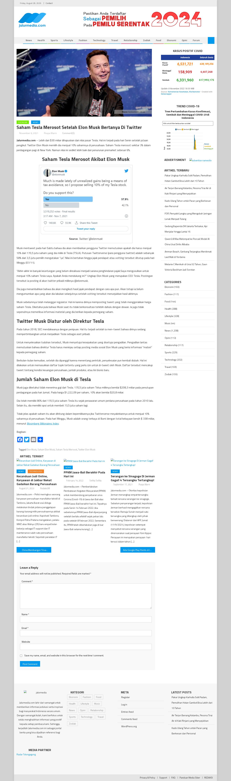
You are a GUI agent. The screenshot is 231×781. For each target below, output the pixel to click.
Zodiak (146, 40)
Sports (54, 40)
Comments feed (129, 719)
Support (163, 777)
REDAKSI (208, 777)
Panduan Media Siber (190, 777)
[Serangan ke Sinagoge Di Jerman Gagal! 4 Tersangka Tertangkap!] (133, 463)
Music (167, 323)
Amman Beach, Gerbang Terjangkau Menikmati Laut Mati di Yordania (188, 254)
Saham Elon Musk (46, 449)
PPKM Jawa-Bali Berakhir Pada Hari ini (84, 474)
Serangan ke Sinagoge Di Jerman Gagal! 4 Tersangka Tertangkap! (133, 478)
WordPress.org (129, 726)
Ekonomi (171, 40)
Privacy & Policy (147, 777)
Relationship (130, 40)
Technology (99, 40)
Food (158, 40)
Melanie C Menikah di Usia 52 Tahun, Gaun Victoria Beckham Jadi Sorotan (186, 266)
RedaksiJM (45, 488)
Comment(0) (68, 133)
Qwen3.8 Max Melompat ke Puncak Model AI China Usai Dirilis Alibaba (187, 241)
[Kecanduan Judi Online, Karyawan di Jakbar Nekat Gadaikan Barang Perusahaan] (39, 463)
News (29, 40)
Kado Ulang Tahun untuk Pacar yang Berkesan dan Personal (188, 203)
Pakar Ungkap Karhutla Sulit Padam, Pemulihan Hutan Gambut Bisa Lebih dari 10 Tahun (188, 178)
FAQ (173, 777)
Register (125, 697)
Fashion (83, 40)
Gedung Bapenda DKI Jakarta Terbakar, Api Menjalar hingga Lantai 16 (186, 228)
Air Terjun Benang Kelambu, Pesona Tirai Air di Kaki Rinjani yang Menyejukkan (188, 190)
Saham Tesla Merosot (66, 449)
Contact (49, 3)
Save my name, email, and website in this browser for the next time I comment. (64, 655)
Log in (124, 704)
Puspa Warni (50, 133)
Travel (114, 40)
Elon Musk (32, 449)
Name (25, 614)
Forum (196, 40)
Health (41, 40)
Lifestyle (68, 40)
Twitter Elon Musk (86, 449)
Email (25, 628)
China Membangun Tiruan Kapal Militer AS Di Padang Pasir (36, 550)
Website (26, 641)
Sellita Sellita (95, 480)
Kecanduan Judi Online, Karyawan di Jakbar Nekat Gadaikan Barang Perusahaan (37, 480)
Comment (27, 581)
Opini (184, 40)
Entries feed (127, 711)
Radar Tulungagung (26, 754)
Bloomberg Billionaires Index (43, 423)
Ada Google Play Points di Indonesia (139, 550)
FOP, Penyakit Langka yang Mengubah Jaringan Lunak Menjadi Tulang (188, 216)
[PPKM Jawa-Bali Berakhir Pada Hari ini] (86, 461)
